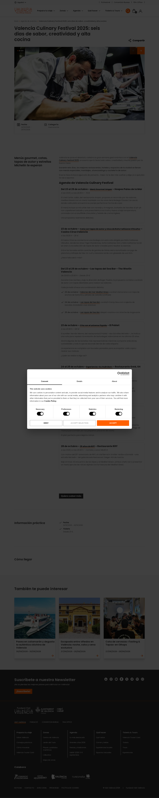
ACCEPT (113, 423)
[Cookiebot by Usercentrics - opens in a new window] (119, 373)
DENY (46, 423)
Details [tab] (79, 381)
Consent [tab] (44, 381)
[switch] (66, 414)
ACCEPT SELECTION (79, 423)
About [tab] (114, 381)
